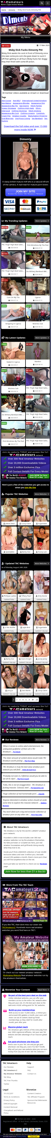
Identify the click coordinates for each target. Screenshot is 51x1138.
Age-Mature (6, 103)
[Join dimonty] (25, 77)
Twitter (6, 1084)
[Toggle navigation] (47, 3)
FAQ (29, 1070)
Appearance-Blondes (21, 103)
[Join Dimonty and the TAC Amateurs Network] (9, 201)
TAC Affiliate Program (36, 1097)
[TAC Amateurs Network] (12, 3)
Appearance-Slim (38, 103)
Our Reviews (9, 1067)
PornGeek (17, 752)
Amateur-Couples (19, 116)
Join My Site (30, 487)
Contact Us (31, 1074)
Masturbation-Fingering (37, 116)
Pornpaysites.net (37, 788)
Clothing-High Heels (26, 108)
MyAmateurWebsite (12, 975)
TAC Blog (7, 1077)
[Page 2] (29, 699)
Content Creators (34, 1093)
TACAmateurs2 (8, 927)
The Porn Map (30, 761)
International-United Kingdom (34, 100)
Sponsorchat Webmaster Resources (37, 1101)
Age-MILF (17, 100)
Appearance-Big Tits (10, 106)
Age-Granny (24, 106)
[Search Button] (41, 3)
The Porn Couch (23, 779)
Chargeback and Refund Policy (13, 1111)
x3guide (41, 794)
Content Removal (10, 1107)
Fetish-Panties (36, 106)
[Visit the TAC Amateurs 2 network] (25, 905)
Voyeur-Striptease (9, 108)
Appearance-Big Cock (10, 113)
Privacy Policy (21, 1136)
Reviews (43, 864)
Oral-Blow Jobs (8, 118)
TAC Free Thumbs (11, 1080)
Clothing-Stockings (19, 111)
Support (30, 1067)
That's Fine (33, 1136)
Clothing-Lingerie (28, 113)
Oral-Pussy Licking (22, 118)
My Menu (25, 37)
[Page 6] (33, 699)
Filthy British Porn (29, 770)
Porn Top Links (36, 815)
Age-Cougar (6, 100)
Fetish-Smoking (35, 111)
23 (37, 699)
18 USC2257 (8, 1093)
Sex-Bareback (37, 118)
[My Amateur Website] (26, 953)
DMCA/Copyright (10, 1104)
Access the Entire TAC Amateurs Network (25, 192)
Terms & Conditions (12, 1097)
